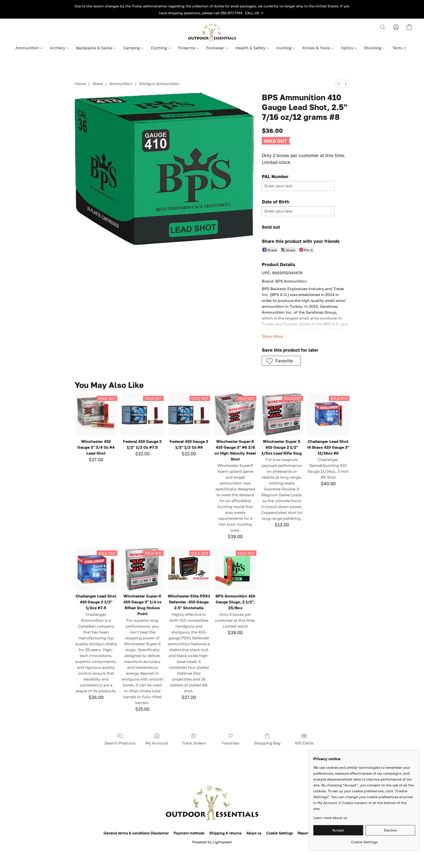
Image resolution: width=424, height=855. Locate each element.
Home (80, 83)
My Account (157, 743)
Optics (347, 48)
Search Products (120, 743)
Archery (58, 48)
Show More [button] (272, 336)
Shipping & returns (225, 833)
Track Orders (194, 743)
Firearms (187, 48)
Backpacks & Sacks (94, 48)
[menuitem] (338, 83)
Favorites (230, 743)
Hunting (284, 48)
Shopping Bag (267, 743)
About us (253, 833)
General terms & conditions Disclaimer (136, 833)
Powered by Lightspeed (212, 842)
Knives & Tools (317, 48)
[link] (255, 13)
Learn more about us (330, 818)
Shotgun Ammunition (159, 83)
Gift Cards (304, 743)
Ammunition (27, 48)
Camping (132, 48)
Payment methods (189, 833)
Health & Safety (251, 48)
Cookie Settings (279, 833)
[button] (212, 32)
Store (98, 83)
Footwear (215, 48)
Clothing (159, 48)
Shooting (373, 48)
